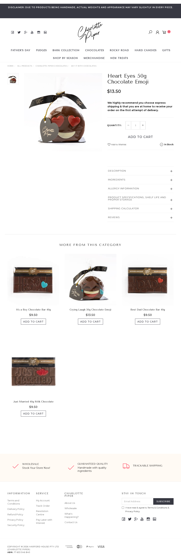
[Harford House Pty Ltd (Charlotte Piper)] (90, 32)
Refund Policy (15, 514)
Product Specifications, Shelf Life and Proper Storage (137, 198)
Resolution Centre (42, 513)
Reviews (114, 217)
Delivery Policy (15, 509)
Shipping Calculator (123, 208)
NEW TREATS (119, 58)
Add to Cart (140, 137)
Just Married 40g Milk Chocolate (33, 401)
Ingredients (116, 179)
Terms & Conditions (157, 507)
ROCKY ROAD (119, 50)
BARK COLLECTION (66, 50)
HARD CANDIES (146, 50)
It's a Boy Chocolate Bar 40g (33, 309)
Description (117, 170)
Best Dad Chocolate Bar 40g (147, 309)
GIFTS (166, 50)
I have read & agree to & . (147, 509)
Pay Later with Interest (44, 521)
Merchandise (94, 58)
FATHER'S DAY (20, 50)
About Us (70, 503)
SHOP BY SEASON (65, 58)
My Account (43, 500)
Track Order (43, 505)
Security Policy (15, 525)
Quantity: (114, 125)
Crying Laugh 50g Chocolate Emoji (90, 309)
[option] (63, 112)
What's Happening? (72, 515)
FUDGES (41, 50)
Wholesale (71, 508)
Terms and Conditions (13, 502)
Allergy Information (123, 188)
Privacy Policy (15, 519)
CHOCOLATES (94, 50)
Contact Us (71, 522)
